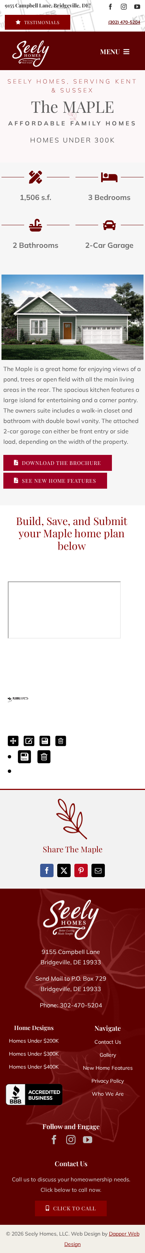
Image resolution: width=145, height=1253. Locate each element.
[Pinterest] (81, 870)
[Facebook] (46, 870)
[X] (63, 870)
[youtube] (137, 7)
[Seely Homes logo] (25, 51)
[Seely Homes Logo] (71, 902)
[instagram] (124, 7)
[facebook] (110, 7)
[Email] (98, 870)
